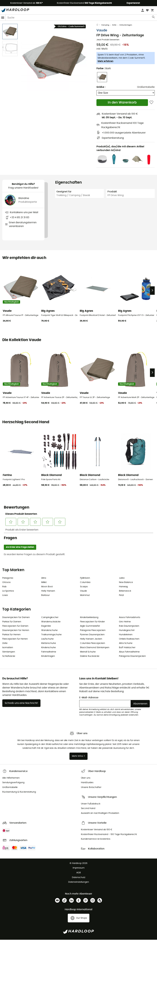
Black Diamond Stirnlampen (94, 647)
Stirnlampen (8, 652)
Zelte (114, 25)
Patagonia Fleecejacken (92, 630)
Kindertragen (48, 656)
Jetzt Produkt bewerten (107, 40)
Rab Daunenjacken (129, 626)
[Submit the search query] (153, 17)
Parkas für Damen (11, 622)
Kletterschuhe (48, 643)
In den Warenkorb (122, 102)
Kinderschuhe (48, 647)
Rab (4, 587)
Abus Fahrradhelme (129, 652)
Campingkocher (49, 617)
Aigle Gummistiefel (90, 626)
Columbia (85, 582)
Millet (44, 582)
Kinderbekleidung (89, 617)
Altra (43, 578)
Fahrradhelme (48, 652)
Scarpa (84, 587)
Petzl (121, 595)
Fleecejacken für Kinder (92, 622)
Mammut (85, 595)
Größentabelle (146, 87)
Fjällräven (85, 578)
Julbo (122, 578)
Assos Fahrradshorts (129, 617)
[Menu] (3, 18)
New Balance (126, 582)
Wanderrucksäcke (51, 622)
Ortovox (6, 582)
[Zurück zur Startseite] (98, 25)
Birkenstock (125, 591)
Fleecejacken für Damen (15, 626)
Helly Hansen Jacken (91, 639)
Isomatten (7, 647)
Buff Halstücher (127, 647)
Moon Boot (47, 587)
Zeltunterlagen (125, 25)
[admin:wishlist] (151, 102)
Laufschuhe (47, 639)
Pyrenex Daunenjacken (92, 635)
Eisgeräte (46, 626)
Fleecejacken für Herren (15, 639)
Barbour (45, 595)
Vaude (101, 30)
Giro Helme (125, 622)
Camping (105, 25)
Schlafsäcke (8, 656)
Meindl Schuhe (88, 652)
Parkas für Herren (11, 635)
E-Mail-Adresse (88, 697)
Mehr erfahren (105, 61)
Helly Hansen (48, 591)
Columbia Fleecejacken (92, 643)
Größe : (100, 87)
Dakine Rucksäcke (89, 656)
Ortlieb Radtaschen (129, 639)
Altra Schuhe (125, 643)
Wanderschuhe (49, 630)
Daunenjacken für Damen (16, 617)
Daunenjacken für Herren (15, 630)
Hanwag (123, 587)
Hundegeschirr (127, 630)
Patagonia (7, 578)
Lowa (5, 595)
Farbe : (103, 68)
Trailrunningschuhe (51, 635)
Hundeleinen (125, 635)
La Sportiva (8, 591)
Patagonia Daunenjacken (132, 656)
